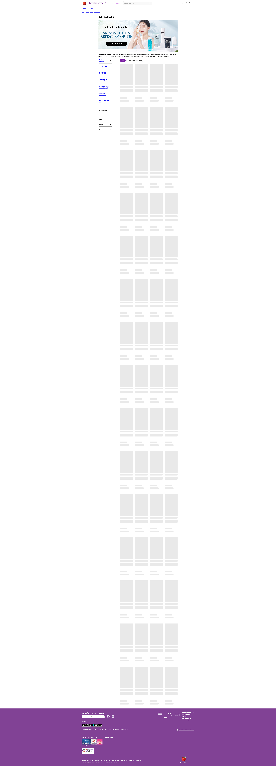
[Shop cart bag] (193, 3)
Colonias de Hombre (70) (102, 94)
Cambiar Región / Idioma (186, 730)
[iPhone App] (87, 726)
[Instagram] (112, 716)
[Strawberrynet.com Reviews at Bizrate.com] (86, 744)
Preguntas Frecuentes (112, 729)
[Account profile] (190, 3)
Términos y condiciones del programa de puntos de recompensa (124, 760)
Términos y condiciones (101, 760)
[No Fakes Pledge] (99, 743)
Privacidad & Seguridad (88, 760)
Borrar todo (105, 135)
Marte (140, 60)
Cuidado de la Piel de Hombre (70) (104, 87)
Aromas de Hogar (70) (104, 101)
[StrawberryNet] (94, 3)
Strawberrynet (131, 60)
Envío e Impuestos (87, 729)
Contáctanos (125, 729)
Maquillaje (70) (103, 67)
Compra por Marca (88, 9)
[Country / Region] (183, 3)
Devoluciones (99, 729)
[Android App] (97, 726)
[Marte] (115, 3)
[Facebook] (108, 716)
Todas (122, 60)
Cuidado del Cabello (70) (102, 73)
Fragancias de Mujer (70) (103, 80)
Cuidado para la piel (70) (103, 60)
